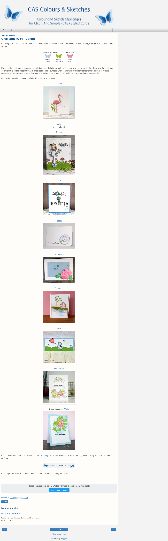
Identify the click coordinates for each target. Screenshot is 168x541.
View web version (59, 534)
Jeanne (59, 132)
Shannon (59, 288)
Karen (59, 83)
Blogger (64, 539)
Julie (59, 180)
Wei (59, 328)
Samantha (59, 255)
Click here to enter (59, 490)
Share (5, 501)
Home (59, 529)
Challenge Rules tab (49, 455)
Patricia (59, 221)
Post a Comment (10, 513)
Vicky (66, 409)
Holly (59, 125)
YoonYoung (59, 369)
